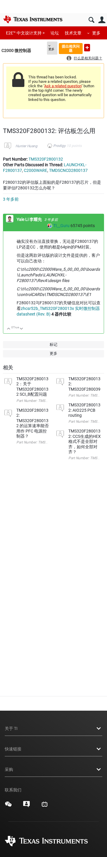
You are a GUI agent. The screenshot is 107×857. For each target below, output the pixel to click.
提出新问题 (87, 47)
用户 (102, 20)
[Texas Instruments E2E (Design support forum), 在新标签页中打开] (26, 806)
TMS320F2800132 (46, 159)
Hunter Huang (26, 146)
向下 (21, 329)
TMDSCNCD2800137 (68, 170)
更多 (96, 33)
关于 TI (11, 728)
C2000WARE (35, 170)
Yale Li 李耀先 (30, 219)
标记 (53, 344)
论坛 (55, 33)
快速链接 (13, 749)
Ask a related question (62, 86)
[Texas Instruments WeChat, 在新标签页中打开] (8, 806)
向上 (8, 329)
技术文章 (73, 33)
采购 (9, 769)
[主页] (32, 19)
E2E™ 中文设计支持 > (25, 33)
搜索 (91, 20)
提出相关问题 (71, 48)
